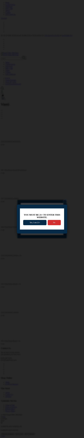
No (54, 222)
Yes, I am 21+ (35, 222)
